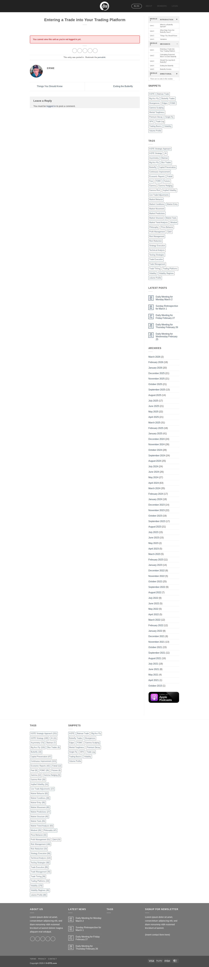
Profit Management (157, 232)
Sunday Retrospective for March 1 (167, 307)
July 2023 (153, 532)
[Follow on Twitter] (42, 938)
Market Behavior (156, 199)
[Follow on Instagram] (37, 938)
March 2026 (154, 357)
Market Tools (171, 218)
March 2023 (154, 554)
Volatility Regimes (166, 273)
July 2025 (153, 400)
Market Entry (172, 204)
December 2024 (156, 439)
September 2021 (156, 653)
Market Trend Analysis (158, 222)
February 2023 (155, 559)
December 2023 (156, 505)
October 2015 (155, 686)
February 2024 (155, 494)
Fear (151, 181)
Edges (164, 103)
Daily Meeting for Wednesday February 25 (166, 336)
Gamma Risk (154, 190)
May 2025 (153, 411)
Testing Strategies (156, 255)
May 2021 (153, 674)
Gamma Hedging (165, 186)
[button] (174, 6)
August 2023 (154, 526)
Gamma (152, 186)
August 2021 (154, 658)
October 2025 (155, 384)
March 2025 (154, 422)
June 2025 (153, 406)
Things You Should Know (49, 86)
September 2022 (156, 587)
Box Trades (166, 162)
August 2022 (154, 592)
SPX (151, 121)
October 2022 (155, 581)
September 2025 (156, 389)
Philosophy (153, 227)
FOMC (173, 103)
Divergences (154, 103)
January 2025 (155, 433)
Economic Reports (156, 176)
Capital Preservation (167, 167)
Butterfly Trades (168, 98)
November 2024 (156, 444)
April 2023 (153, 548)
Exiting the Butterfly (123, 86)
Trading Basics (155, 126)
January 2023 (155, 565)
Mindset (173, 222)
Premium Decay (156, 117)
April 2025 (153, 417)
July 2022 (153, 598)
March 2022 (154, 620)
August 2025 (154, 395)
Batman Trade (163, 94)
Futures (167, 181)
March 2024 (154, 488)
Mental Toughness (156, 112)
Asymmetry (154, 158)
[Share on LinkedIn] (95, 50)
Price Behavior (167, 227)
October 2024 (155, 450)
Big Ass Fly (154, 98)
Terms (33, 959)
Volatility (167, 126)
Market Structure (156, 218)
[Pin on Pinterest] (90, 50)
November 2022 (156, 576)
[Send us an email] (47, 938)
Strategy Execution (157, 246)
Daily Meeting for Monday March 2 (164, 298)
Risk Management (156, 236)
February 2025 (155, 428)
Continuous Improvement (159, 172)
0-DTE (152, 94)
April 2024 (153, 483)
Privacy (42, 959)
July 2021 (153, 664)
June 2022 (153, 603)
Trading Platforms (170, 269)
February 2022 (155, 625)
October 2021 (155, 647)
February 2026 (155, 362)
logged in (51, 106)
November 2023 (156, 510)
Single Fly (169, 117)
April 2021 (153, 680)
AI (166, 153)
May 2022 (153, 609)
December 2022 (156, 570)
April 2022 (153, 614)
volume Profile (155, 278)
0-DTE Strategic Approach (160, 149)
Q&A (170, 232)
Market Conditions (156, 204)
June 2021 (153, 669)
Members (162, 6)
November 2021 (156, 642)
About (149, 6)
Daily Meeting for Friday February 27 (165, 316)
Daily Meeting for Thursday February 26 (167, 325)
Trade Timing (154, 269)
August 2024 (154, 461)
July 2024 (153, 466)
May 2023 (153, 543)
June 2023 (153, 537)
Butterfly (152, 167)
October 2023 (155, 516)
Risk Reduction (155, 241)
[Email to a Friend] (85, 50)
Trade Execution (156, 259)
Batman (165, 158)
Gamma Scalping (156, 108)
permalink (101, 57)
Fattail (169, 176)
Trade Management (157, 264)
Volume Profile (155, 131)
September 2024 (156, 455)
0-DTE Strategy (155, 153)
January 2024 (155, 499)
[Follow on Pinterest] (53, 938)
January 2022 (155, 631)
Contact (52, 959)
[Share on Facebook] (74, 50)
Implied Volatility (169, 190)
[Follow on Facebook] (32, 938)
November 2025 (156, 378)
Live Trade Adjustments (159, 195)
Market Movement (156, 209)
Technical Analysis (157, 250)
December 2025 (156, 373)
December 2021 (156, 636)
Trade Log (160, 121)
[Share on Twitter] (79, 50)
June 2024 (153, 472)
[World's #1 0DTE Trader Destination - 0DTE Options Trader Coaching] (104, 6)
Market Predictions (157, 213)
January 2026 (155, 368)
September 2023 (156, 521)
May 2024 (153, 477)
